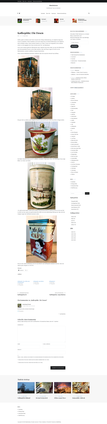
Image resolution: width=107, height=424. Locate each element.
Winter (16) (73, 222)
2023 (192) (73, 237)
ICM (72, 124)
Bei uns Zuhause (74, 100)
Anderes (73, 98)
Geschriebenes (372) (75, 207)
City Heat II (43, 19)
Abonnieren (74, 46)
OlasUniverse (53, 5)
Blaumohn (73, 62)
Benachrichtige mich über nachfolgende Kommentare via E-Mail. (34, 359)
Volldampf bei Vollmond (24, 398)
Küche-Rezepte (74, 132)
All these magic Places (60, 398)
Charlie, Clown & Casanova (82, 72)
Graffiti (72, 120)
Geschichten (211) (75, 209)
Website (19, 349)
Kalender (73, 128)
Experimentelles (74, 108)
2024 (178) (73, 235)
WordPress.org (74, 187)
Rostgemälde (74, 154)
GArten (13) (73, 224)
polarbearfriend (27, 304)
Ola (18, 35)
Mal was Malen (74, 142)
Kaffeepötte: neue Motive (38, 281)
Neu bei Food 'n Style (75, 146)
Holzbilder (73, 122)
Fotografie (73, 112)
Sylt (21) (73, 220)
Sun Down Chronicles (75, 164)
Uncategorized (74, 166)
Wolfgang (73, 72)
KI (71, 130)
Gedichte (73, 114)
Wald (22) (73, 218)
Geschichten (73, 116)
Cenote (43, 421)
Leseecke (73, 136)
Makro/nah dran (74, 140)
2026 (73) (73, 231)
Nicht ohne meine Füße (76, 148)
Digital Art (73, 106)
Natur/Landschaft (74, 144)
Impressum (29, 1)
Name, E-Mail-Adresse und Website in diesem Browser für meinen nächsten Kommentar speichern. (41, 357)
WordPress (59, 421)
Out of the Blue (74, 152)
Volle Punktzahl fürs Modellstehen (27, 20)
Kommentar (21, 324)
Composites (73, 102)
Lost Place (73, 138)
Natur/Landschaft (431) (76, 205)
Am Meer (73, 96)
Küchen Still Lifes (74, 134)
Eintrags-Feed (74, 183)
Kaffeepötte (73, 126)
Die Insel (73, 104)
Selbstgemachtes (74, 160)
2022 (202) (73, 239)
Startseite (19, 1)
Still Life (72, 162)
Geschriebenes (74, 118)
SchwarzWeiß (74, 158)
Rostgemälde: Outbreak (78, 398)
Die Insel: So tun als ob (41, 398)
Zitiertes (73, 174)
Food (72, 110)
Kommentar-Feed (74, 185)
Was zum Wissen (74, 172)
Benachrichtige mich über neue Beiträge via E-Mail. (31, 362)
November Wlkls (74, 150)
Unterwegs (73, 168)
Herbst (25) (73, 216)
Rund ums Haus (74, 156)
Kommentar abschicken (58, 367)
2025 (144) (73, 234)
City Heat (62, 19)
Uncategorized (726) (75, 203)
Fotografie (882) (74, 201)
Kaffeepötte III (52, 281)
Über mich (24, 1)
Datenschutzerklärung (37, 1)
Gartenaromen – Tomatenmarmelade (82, 20)
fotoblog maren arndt (75, 81)
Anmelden (73, 181)
